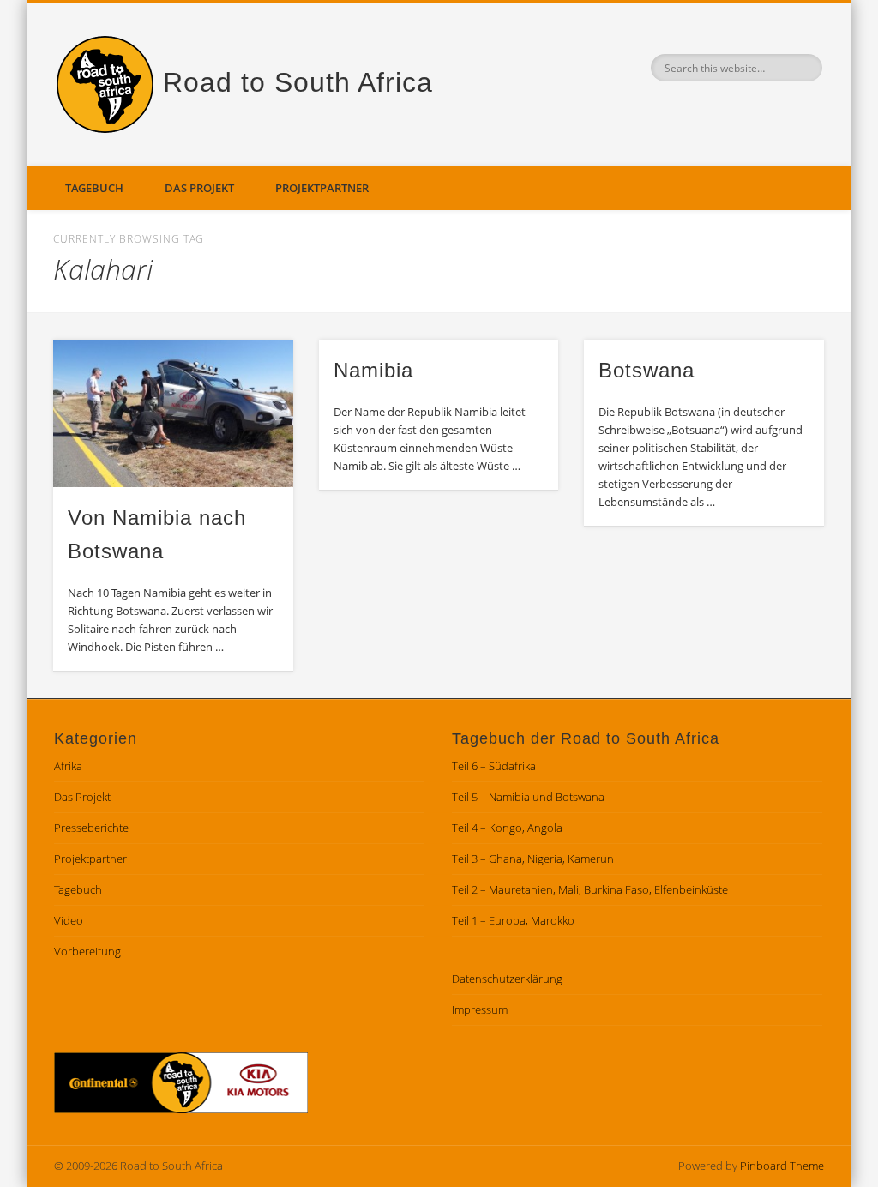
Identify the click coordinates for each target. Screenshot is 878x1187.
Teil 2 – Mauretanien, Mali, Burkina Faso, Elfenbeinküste (590, 889)
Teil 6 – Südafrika (494, 766)
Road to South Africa (298, 82)
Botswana (646, 370)
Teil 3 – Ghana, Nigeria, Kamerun (533, 858)
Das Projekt (199, 188)
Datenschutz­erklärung (507, 978)
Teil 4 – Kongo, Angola (507, 827)
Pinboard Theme (782, 1165)
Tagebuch (94, 188)
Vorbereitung (87, 951)
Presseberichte (91, 827)
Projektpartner (322, 188)
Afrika (68, 766)
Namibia (373, 370)
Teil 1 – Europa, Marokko (513, 920)
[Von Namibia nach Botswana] (172, 413)
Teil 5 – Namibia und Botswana (528, 796)
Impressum (480, 1009)
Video (68, 920)
